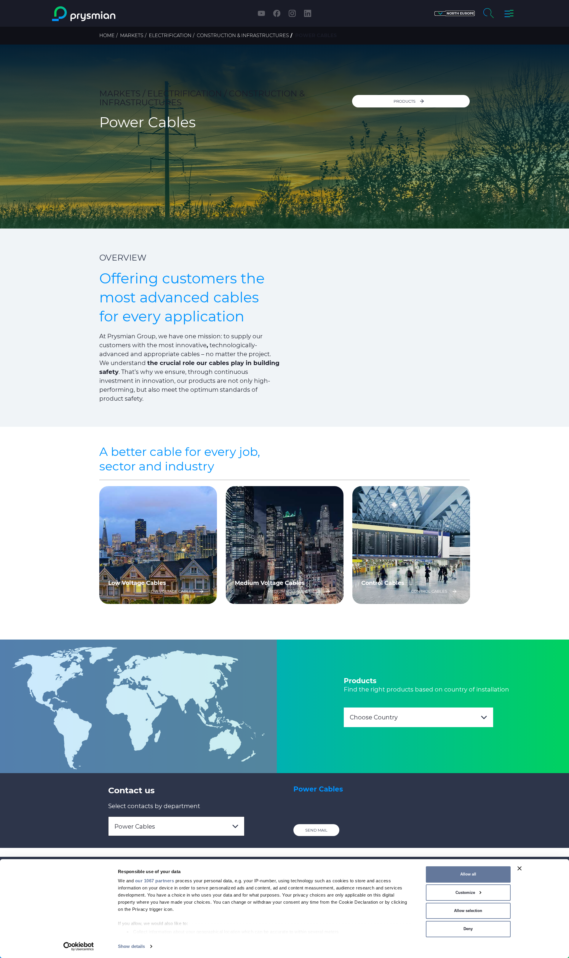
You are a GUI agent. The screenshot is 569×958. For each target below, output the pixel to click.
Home (107, 35)
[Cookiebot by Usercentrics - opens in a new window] (79, 946)
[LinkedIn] (308, 13)
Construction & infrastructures (243, 35)
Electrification (170, 35)
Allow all (468, 874)
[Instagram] (292, 13)
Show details (131, 946)
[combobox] (418, 717)
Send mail (316, 830)
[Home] (108, 13)
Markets (131, 35)
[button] (454, 13)
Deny (468, 929)
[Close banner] (519, 868)
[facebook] (277, 13)
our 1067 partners (154, 880)
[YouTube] (261, 13)
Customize (465, 892)
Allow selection (468, 910)
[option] (158, 545)
